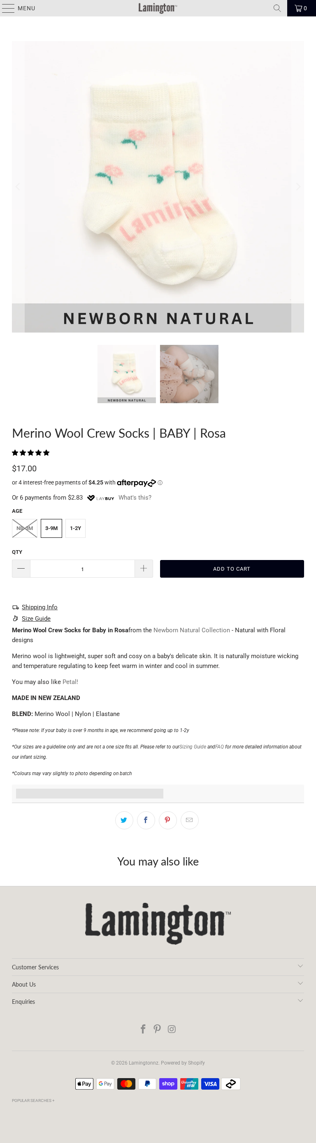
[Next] (297, 187)
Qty (17, 552)
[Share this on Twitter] (124, 820)
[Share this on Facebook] (146, 820)
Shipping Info (40, 607)
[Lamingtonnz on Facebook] (143, 1029)
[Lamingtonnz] (158, 8)
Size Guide (36, 618)
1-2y (75, 528)
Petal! (70, 682)
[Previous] (18, 187)
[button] (30, 453)
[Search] (277, 8)
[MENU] (4, 8)
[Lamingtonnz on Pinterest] (157, 1029)
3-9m (51, 528)
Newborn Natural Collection (191, 630)
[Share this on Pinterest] (168, 820)
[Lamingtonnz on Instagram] (172, 1029)
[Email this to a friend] (190, 820)
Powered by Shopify (183, 1063)
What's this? (134, 497)
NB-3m (24, 528)
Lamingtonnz (143, 1063)
